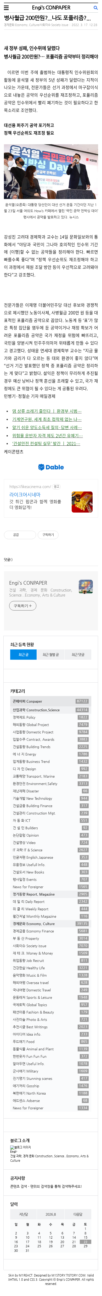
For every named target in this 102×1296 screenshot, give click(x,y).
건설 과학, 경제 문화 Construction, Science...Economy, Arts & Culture (40, 592)
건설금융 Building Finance (50, 805)
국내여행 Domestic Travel (50, 990)
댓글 (7, 560)
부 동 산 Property (50, 938)
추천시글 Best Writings (50, 1027)
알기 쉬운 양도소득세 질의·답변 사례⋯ (47, 427)
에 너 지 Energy (50, 754)
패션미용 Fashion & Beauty (50, 1012)
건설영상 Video (50, 842)
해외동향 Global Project (50, 724)
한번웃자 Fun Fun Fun (50, 1056)
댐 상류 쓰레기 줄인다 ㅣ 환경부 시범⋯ (47, 411)
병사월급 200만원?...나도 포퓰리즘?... (47, 17)
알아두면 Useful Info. (50, 1063)
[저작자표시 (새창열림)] (61, 535)
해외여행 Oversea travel (50, 982)
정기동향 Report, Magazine (50, 894)
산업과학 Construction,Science (50, 710)
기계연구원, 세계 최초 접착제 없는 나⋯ (47, 419)
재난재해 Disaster (50, 791)
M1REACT (25, 1275)
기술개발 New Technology (50, 798)
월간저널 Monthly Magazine (50, 916)
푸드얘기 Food (50, 1041)
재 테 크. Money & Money (50, 953)
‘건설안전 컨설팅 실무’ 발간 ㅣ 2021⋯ (46, 443)
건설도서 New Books (50, 872)
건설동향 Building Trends (50, 746)
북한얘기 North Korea (50, 1093)
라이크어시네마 (25, 494)
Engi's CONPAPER (51, 7)
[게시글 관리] (30, 535)
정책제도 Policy (50, 717)
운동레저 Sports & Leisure (50, 997)
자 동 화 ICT (50, 820)
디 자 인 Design (50, 769)
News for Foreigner (50, 887)
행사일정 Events (50, 879)
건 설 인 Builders (50, 828)
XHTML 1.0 (15, 1279)
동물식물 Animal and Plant (50, 1049)
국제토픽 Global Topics (50, 1004)
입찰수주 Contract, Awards (50, 739)
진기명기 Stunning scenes (50, 1078)
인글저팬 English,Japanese (50, 857)
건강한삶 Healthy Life (50, 968)
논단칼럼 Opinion (50, 835)
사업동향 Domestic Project (50, 732)
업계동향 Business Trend (50, 761)
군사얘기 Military (50, 1071)
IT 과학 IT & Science (50, 850)
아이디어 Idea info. (50, 1034)
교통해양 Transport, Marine (50, 776)
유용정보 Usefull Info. (50, 864)
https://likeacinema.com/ (30, 486)
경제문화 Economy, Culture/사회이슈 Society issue (36, 25)
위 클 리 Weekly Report (50, 909)
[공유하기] (23, 535)
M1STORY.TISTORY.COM (69, 1275)
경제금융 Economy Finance (50, 931)
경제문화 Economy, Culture (50, 923)
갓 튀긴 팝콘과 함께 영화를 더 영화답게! (35, 504)
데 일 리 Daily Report (50, 901)
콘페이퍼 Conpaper (50, 701)
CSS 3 (33, 1279)
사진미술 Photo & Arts (50, 1019)
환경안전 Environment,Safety (50, 783)
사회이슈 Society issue (50, 946)
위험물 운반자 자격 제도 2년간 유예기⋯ (47, 435)
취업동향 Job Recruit (50, 960)
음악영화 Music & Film (50, 975)
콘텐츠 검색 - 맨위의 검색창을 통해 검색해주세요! (46, 1186)
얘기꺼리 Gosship (50, 1086)
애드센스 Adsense (50, 1100)
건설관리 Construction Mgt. (50, 813)
